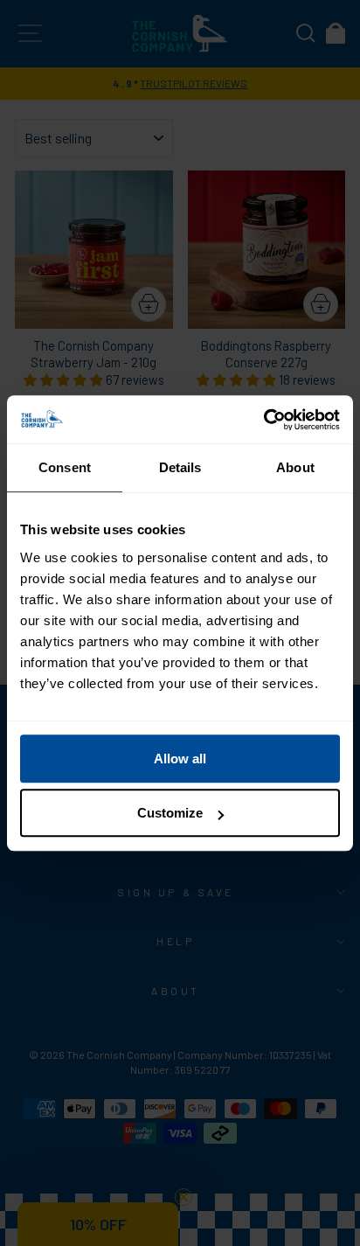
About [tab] (295, 467)
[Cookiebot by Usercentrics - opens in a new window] (263, 419)
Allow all (180, 758)
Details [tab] (180, 467)
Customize (170, 812)
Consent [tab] (64, 467)
